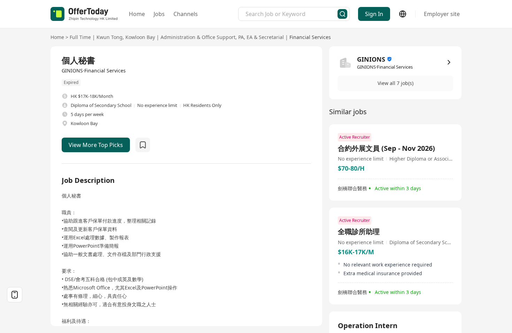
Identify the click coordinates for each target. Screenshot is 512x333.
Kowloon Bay (140, 37)
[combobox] (292, 14)
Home (137, 14)
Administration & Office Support (198, 37)
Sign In (374, 14)
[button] (395, 83)
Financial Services (310, 37)
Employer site (442, 14)
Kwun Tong (109, 37)
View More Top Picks (96, 145)
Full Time (80, 37)
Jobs (159, 14)
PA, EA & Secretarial (261, 37)
